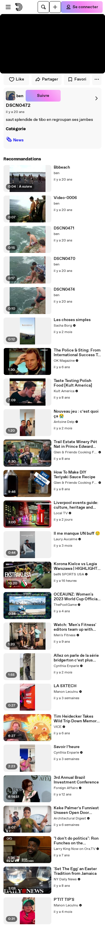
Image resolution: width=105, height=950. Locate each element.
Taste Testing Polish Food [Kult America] (73, 383)
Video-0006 (65, 198)
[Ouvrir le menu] (8, 7)
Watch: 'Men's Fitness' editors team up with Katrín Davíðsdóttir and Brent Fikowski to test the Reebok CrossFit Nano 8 (75, 627)
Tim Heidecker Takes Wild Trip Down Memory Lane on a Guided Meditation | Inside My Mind (76, 718)
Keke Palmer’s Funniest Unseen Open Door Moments (76, 810)
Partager (50, 79)
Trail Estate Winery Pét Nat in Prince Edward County (75, 444)
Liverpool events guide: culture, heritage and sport (76, 505)
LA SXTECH (65, 686)
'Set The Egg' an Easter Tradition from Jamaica (75, 871)
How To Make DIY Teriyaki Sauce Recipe (74, 474)
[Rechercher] (43, 7)
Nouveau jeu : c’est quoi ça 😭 (76, 414)
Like (20, 79)
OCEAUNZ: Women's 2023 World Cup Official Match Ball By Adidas (76, 596)
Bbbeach (62, 167)
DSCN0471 (64, 228)
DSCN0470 (64, 258)
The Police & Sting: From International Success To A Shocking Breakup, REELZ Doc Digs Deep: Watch (77, 352)
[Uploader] (55, 7)
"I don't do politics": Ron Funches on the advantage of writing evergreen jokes (76, 841)
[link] (14, 95)
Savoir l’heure (67, 747)
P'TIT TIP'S (64, 899)
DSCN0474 (64, 289)
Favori (80, 79)
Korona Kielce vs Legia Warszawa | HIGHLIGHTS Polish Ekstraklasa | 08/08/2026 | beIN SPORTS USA (77, 566)
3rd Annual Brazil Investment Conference (76, 780)
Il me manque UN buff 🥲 (77, 533)
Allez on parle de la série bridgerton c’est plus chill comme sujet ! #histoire (76, 658)
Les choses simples (72, 320)
